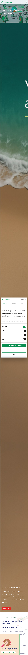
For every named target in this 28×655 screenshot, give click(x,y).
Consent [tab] (5, 303)
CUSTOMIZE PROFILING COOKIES (14, 350)
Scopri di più (6, 608)
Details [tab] (14, 303)
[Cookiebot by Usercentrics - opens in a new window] (20, 299)
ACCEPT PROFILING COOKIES (14, 345)
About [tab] (22, 303)
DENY (14, 354)
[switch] (24, 331)
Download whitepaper (8, 652)
